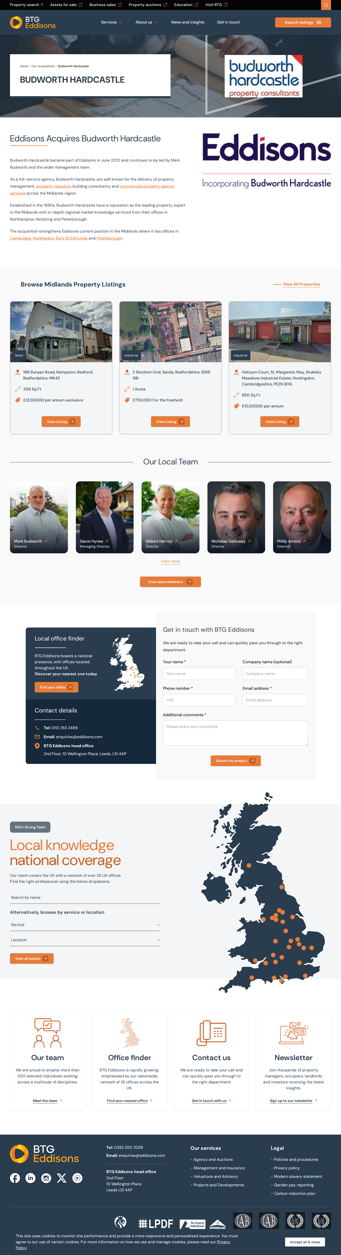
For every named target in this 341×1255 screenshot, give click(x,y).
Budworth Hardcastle (73, 66)
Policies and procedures (294, 1159)
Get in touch (228, 22)
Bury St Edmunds (72, 238)
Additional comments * (184, 714)
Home (24, 66)
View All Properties (301, 284)
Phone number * (178, 688)
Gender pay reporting (292, 1185)
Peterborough (109, 238)
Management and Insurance (217, 1168)
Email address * (257, 688)
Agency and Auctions (211, 1159)
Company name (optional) (267, 661)
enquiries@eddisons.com (79, 736)
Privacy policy (285, 1168)
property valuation (53, 186)
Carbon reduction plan (293, 1193)
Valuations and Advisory (214, 1176)
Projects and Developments (217, 1185)
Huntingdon (43, 238)
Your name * (174, 661)
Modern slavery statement (296, 1176)
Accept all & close (305, 1242)
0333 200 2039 (128, 1147)
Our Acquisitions (43, 66)
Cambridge (20, 238)
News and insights (187, 22)
